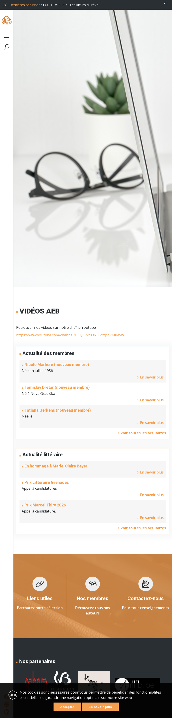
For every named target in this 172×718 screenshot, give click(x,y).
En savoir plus (100, 707)
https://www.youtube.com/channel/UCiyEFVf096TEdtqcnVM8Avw (70, 335)
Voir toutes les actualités (143, 432)
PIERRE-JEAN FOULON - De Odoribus (72, 4)
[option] (106, 4)
